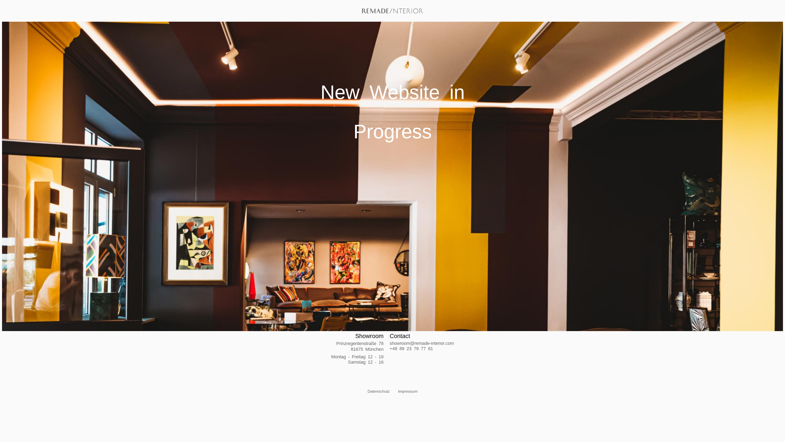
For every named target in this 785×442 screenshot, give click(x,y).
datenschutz (379, 391)
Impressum (408, 391)
